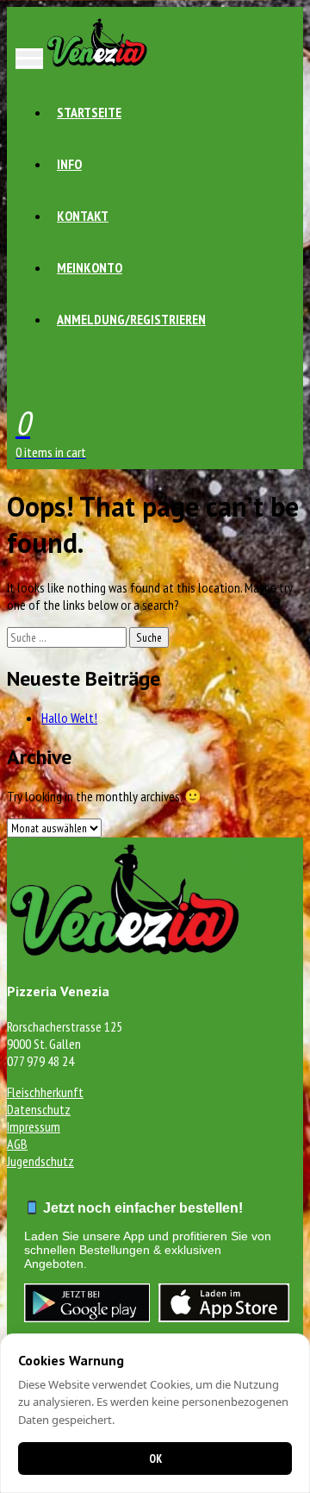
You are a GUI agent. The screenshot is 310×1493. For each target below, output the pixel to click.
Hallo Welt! (69, 717)
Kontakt (82, 215)
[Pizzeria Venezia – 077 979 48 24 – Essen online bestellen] (97, 63)
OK (155, 1458)
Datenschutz (39, 1109)
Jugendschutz (40, 1161)
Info (69, 164)
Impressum (33, 1126)
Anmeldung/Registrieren (131, 319)
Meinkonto (89, 267)
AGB (17, 1143)
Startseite (89, 112)
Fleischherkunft (45, 1092)
